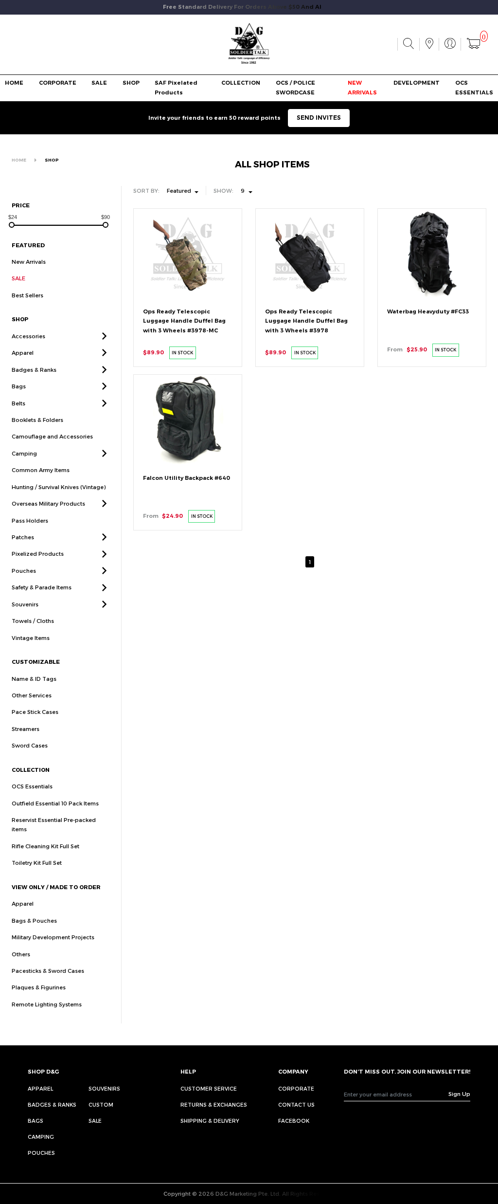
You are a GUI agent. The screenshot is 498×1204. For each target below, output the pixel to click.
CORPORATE (57, 82)
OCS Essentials (32, 786)
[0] (473, 44)
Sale (95, 1120)
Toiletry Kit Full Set (37, 862)
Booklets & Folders (37, 420)
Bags (19, 386)
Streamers (25, 729)
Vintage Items (31, 638)
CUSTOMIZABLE (36, 661)
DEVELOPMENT (416, 82)
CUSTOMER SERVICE (208, 1088)
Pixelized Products (38, 553)
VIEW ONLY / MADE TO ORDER (56, 887)
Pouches (24, 570)
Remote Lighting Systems (47, 1004)
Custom (101, 1104)
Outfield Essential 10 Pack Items (55, 803)
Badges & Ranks (34, 369)
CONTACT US (296, 1104)
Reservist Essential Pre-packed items (54, 824)
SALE (99, 82)
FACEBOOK (293, 1120)
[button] (104, 336)
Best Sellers (27, 295)
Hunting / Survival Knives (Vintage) (59, 487)
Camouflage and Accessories (52, 436)
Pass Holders (30, 520)
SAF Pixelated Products (176, 87)
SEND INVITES (319, 117)
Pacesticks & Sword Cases (48, 970)
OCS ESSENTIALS (474, 87)
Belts (18, 403)
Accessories (28, 336)
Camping (24, 453)
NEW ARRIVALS (362, 87)
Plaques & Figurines (39, 987)
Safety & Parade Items (41, 587)
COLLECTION (240, 82)
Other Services (32, 695)
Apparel (23, 352)
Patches (23, 537)
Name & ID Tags (34, 678)
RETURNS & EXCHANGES (213, 1104)
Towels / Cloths (33, 621)
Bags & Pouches (34, 920)
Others (21, 954)
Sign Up (459, 1094)
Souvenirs (25, 604)
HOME (14, 82)
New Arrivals (29, 261)
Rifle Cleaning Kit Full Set (45, 846)
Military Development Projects (53, 937)
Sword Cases (30, 745)
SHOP (131, 82)
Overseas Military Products (48, 503)
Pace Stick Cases (35, 712)
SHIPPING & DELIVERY (209, 1120)
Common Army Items (41, 470)
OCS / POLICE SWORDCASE (295, 87)
